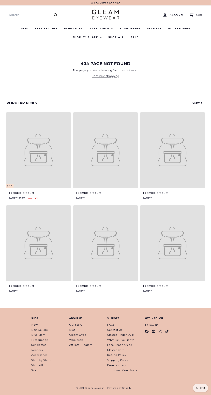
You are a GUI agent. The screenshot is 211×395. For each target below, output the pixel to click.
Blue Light (73, 28)
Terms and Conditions (122, 370)
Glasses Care (115, 350)
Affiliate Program (80, 344)
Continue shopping (105, 76)
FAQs (110, 324)
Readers (154, 28)
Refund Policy (116, 355)
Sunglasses (130, 28)
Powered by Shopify (119, 388)
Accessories (179, 28)
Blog (72, 329)
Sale (134, 37)
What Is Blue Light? (120, 339)
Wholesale (76, 339)
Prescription (101, 28)
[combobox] (33, 14)
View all (198, 102)
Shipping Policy (117, 360)
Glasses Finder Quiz (120, 334)
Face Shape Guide (119, 344)
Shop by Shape (86, 37)
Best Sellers (46, 28)
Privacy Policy (116, 365)
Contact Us (114, 329)
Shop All (116, 37)
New (24, 28)
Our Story (75, 324)
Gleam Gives (77, 334)
